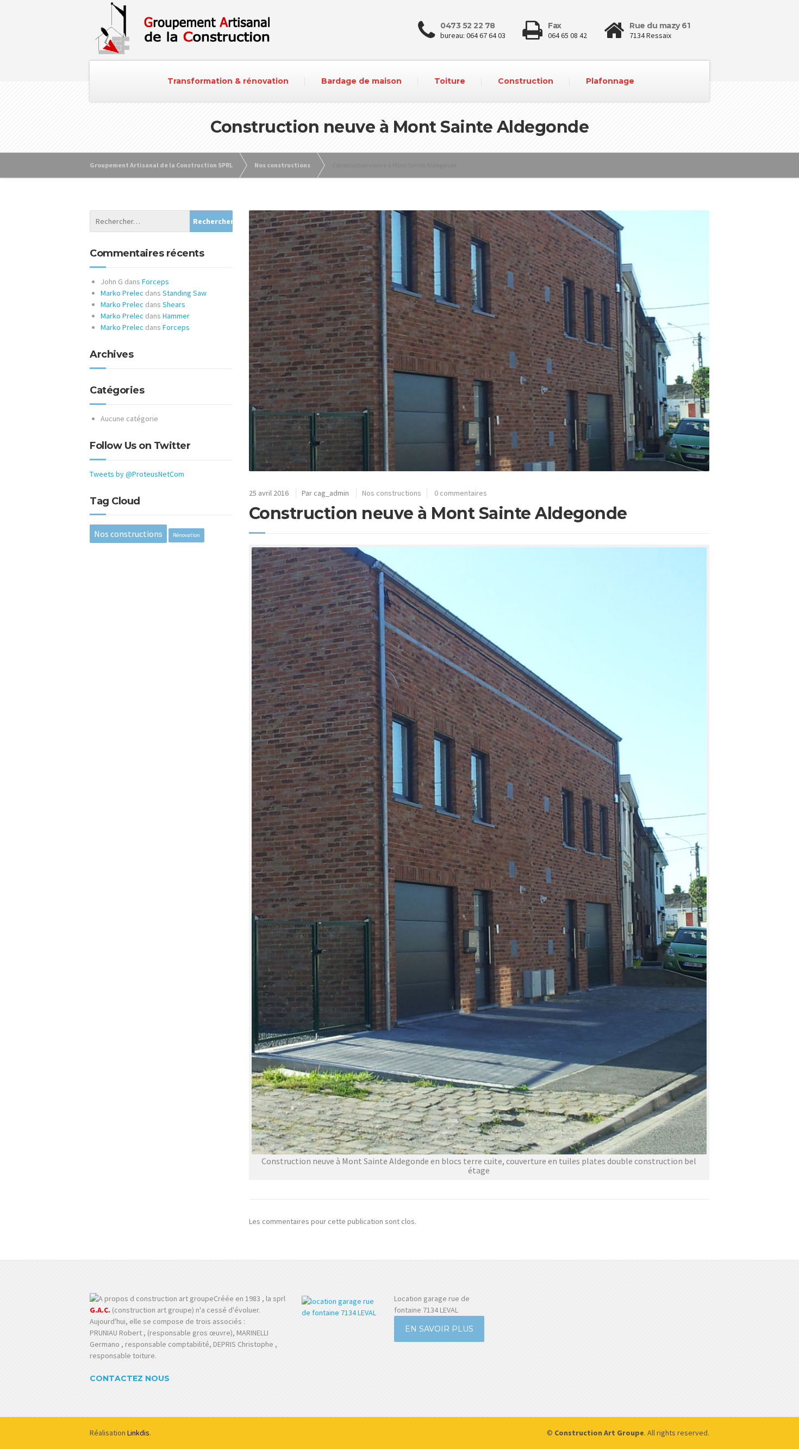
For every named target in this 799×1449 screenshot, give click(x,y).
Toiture (449, 81)
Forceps (155, 281)
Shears (174, 304)
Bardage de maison (361, 81)
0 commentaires (460, 493)
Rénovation (186, 535)
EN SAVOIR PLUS (439, 1329)
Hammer (176, 316)
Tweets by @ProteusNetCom (137, 474)
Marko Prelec (122, 293)
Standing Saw (185, 293)
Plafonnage (610, 81)
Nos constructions (391, 493)
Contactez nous (130, 1378)
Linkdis (138, 1433)
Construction (525, 81)
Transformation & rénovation (228, 81)
